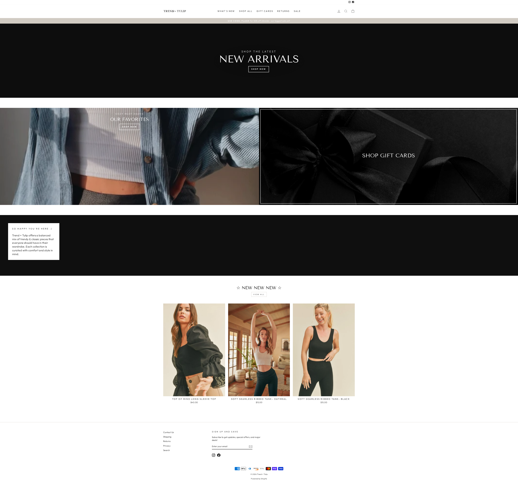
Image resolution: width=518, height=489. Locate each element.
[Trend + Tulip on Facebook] (218, 455)
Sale (297, 11)
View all (259, 294)
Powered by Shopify (259, 479)
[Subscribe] (250, 446)
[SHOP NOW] (129, 156)
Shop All (246, 11)
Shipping (167, 436)
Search (166, 450)
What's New (226, 11)
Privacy (167, 446)
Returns (283, 11)
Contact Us (168, 432)
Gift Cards (265, 11)
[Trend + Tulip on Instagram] (213, 455)
